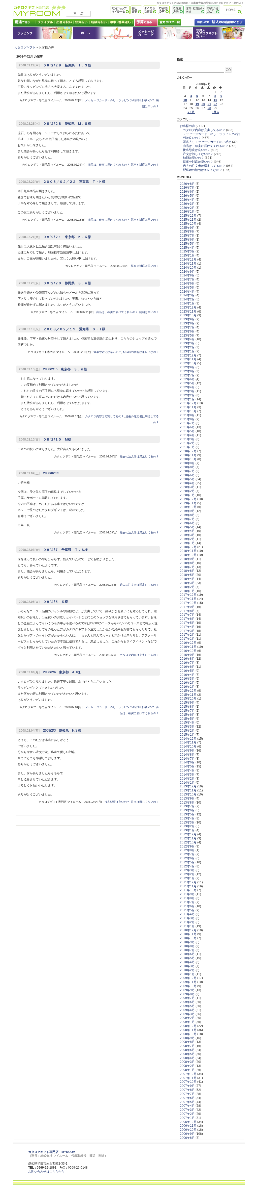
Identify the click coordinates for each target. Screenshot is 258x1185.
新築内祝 (98, 22)
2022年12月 (188, 355)
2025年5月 (187, 243)
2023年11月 (188, 311)
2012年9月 (187, 846)
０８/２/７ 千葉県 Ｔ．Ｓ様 (53, 550)
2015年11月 (188, 695)
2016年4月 (187, 675)
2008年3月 (187, 1062)
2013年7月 (187, 806)
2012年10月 (188, 842)
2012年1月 (187, 878)
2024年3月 (187, 295)
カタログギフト (233, 10)
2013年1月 (187, 830)
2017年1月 (187, 638)
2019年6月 (187, 523)
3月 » (215, 112)
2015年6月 (187, 714)
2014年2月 (187, 778)
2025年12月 (188, 215)
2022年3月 (187, 391)
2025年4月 (187, 247)
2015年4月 (187, 722)
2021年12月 (188, 403)
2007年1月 (187, 1118)
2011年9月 (187, 894)
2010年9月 (187, 942)
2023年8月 (187, 323)
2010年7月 (187, 950)
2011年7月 (187, 902)
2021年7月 (187, 423)
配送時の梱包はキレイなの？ (141, 351)
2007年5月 (187, 1102)
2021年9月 (187, 415)
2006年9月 (187, 1134)
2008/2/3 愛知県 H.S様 (50, 730)
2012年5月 (187, 862)
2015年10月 (188, 698)
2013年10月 (188, 794)
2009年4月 (187, 1010)
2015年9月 (187, 702)
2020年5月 (187, 479)
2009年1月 (187, 1022)
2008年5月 (187, 1054)
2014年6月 (187, 762)
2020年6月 (187, 475)
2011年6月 (187, 906)
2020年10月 (188, 459)
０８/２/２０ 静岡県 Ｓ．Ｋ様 (55, 283)
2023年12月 (188, 307)
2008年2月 (187, 1066)
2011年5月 (187, 910)
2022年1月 (187, 399)
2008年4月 (187, 1058)
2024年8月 (187, 275)
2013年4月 (187, 818)
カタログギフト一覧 (169, 22)
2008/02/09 (39, 473)
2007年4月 (187, 1105)
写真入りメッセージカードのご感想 (207, 142)
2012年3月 (187, 870)
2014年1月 (187, 782)
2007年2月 (187, 1114)
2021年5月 (187, 431)
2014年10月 (188, 746)
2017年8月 (187, 611)
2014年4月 (187, 770)
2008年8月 (187, 1042)
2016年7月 (187, 662)
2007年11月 (188, 1078)
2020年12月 (188, 451)
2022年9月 (187, 367)
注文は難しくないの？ (145, 801)
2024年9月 (187, 271)
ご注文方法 (177, 10)
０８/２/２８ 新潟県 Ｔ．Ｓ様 (55, 65)
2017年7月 (187, 614)
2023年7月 (187, 327)
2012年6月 (187, 858)
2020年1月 (187, 495)
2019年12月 (188, 499)
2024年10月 (188, 267)
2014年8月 (187, 754)
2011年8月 (187, 898)
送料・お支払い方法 (194, 10)
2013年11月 (188, 790)
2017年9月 (187, 607)
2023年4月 (187, 339)
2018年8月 (187, 563)
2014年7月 (187, 758)
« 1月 (191, 112)
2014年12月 (188, 738)
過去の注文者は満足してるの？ (139, 456)
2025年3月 (187, 251)
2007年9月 (187, 1086)
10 (185, 100)
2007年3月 (187, 1110)
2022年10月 (188, 363)
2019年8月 (187, 515)
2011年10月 (188, 890)
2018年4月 (187, 579)
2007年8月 (187, 1090)
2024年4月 (187, 291)
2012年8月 (187, 850)
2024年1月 (187, 303)
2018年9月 (187, 559)
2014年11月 (188, 742)
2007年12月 (188, 1074)
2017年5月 (187, 623)
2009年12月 (188, 978)
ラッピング (43, 33)
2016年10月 (188, 651)
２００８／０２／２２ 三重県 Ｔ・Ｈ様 (62, 182)
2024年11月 (188, 263)
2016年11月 (188, 647)
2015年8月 (187, 706)
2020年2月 (187, 491)
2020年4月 (187, 483)
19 (197, 104)
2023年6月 (187, 331)
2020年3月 (187, 487)
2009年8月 (187, 994)
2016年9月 (187, 655)
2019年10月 (188, 507)
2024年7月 (187, 279)
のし (103, 33)
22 (215, 104)
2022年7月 (187, 375)
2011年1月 (187, 926)
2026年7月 (187, 187)
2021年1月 (187, 447)
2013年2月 (187, 826)
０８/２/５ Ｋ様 (43, 602)
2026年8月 (187, 184)
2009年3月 (187, 1014)
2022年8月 (187, 371)
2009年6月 (187, 1002)
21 (209, 104)
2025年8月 (187, 231)
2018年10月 (188, 555)
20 (203, 104)
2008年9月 (187, 1038)
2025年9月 (187, 227)
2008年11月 (188, 1030)
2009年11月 (188, 982)
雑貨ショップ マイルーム (113, 10)
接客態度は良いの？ (117, 801)
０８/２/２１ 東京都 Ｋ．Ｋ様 (55, 237)
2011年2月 (187, 922)
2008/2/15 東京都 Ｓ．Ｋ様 (53, 369)
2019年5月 (187, 527)
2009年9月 (187, 990)
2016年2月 (187, 682)
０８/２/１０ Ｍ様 (45, 439)
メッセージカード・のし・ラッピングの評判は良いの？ (119, 100)
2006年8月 (187, 1138)
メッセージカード (163, 33)
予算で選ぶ (146, 22)
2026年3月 (187, 203)
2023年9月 (187, 319)
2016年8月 (187, 658)
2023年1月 (187, 351)
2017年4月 (187, 627)
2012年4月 (187, 866)
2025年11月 (188, 219)
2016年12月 (188, 643)
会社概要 (136, 10)
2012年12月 (188, 834)
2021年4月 (187, 435)
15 (215, 100)
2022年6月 (187, 379)
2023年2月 (187, 347)
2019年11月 (188, 503)
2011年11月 (188, 886)
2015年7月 (187, 710)
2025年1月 (187, 255)
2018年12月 (188, 547)
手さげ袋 (219, 33)
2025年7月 (187, 235)
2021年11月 (188, 407)
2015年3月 (187, 726)
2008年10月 (188, 1034)
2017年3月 (187, 631)
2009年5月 (187, 1006)
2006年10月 (188, 1129)
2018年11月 (188, 551)
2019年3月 (187, 535)
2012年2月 (187, 874)
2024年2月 (187, 299)
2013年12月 (188, 786)
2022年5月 (187, 383)
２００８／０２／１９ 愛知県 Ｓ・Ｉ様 (62, 329)
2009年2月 (187, 1018)
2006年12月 (188, 1122)
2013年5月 (187, 814)
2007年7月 (187, 1094)
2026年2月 (187, 208)
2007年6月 (187, 1098)
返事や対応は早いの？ (145, 164)
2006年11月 (188, 1125)
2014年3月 (187, 774)
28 (209, 108)
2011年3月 (187, 918)
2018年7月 (187, 567)
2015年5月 (187, 718)
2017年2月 (187, 634)
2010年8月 (187, 946)
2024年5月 (187, 287)
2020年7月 (187, 471)
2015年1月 (187, 734)
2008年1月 (187, 1070)
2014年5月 (187, 766)
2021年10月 (188, 411)
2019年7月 (187, 519)
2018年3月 (187, 583)
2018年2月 (187, 587)
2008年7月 (187, 1046)
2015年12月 (188, 690)
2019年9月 (187, 511)
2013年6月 (187, 810)
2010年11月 (188, 934)
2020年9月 (187, 463)
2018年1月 (187, 591)
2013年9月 (187, 798)
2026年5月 (187, 195)
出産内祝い (64, 22)
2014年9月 (187, 750)
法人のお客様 (213, 22)
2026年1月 (187, 211)
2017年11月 (188, 599)
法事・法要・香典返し (121, 22)
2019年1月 (187, 543)
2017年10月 (188, 603)
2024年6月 (187, 283)
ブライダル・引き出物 (45, 22)
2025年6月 (187, 239)
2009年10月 (188, 986)
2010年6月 (187, 954)
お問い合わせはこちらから (46, 1171)
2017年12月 (188, 595)
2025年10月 (188, 223)
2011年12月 (188, 882)
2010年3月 (187, 966)
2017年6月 (187, 619)
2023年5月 (187, 335)
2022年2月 (187, 395)
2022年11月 (188, 359)
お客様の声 (163, 10)
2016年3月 (187, 678)
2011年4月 (187, 914)
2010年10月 (188, 938)
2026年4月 (187, 199)
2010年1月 (187, 974)
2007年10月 (188, 1082)
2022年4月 (187, 387)
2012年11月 (188, 838)
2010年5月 (187, 958)
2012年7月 (187, 854)
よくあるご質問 (149, 10)
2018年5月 (187, 575)
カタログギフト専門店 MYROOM (51, 1152)
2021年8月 (187, 419)
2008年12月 (188, 1026)
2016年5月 (187, 671)
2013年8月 (187, 802)
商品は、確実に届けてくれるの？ (109, 164)
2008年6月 (187, 1050)
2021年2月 (187, 443)
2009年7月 (187, 998)
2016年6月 (187, 666)
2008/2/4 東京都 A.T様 (50, 672)
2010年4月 (187, 962)
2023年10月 (188, 315)
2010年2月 (187, 970)
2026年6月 (187, 191)
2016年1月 (187, 686)
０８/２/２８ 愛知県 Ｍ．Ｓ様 (55, 123)
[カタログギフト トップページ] (40, 15)
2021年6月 (187, 427)
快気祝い (81, 22)
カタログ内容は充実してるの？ (104, 416)
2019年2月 (187, 539)
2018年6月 (187, 571)
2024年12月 (188, 259)
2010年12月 (188, 930)
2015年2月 (187, 730)
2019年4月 (187, 531)
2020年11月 (188, 455)
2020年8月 (187, 467)
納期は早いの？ (149, 312)
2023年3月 (187, 343)
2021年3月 (187, 439)
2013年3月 (187, 822)
